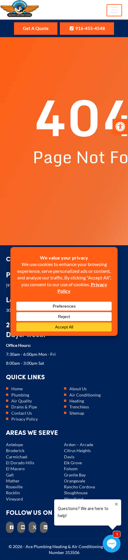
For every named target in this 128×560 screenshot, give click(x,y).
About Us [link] (78, 388)
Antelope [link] (14, 444)
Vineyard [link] (14, 498)
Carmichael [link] (16, 456)
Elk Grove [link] (73, 462)
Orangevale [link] (74, 480)
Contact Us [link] (21, 413)
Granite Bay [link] (75, 474)
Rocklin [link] (13, 492)
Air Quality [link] (21, 400)
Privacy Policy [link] (24, 418)
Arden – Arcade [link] (78, 444)
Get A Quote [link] (36, 28)
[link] (120, 126)
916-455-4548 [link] (89, 28)
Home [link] (17, 388)
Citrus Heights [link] (77, 450)
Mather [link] (13, 480)
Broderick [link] (15, 450)
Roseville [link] (14, 486)
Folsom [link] (71, 468)
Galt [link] (10, 474)
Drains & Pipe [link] (24, 406)
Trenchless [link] (79, 406)
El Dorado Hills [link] (20, 462)
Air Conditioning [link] (85, 394)
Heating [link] (76, 400)
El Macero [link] (15, 468)
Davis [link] (69, 456)
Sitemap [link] (76, 413)
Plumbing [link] (20, 394)
